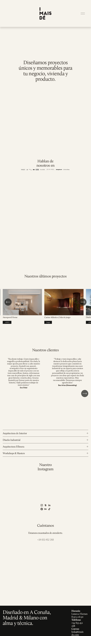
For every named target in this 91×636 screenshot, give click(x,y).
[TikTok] (49, 509)
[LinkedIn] (49, 505)
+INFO (7, 322)
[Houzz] (45, 505)
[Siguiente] (82, 302)
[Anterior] (8, 302)
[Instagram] (42, 505)
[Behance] (45, 509)
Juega (48, 322)
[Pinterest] (42, 509)
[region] (45, 307)
